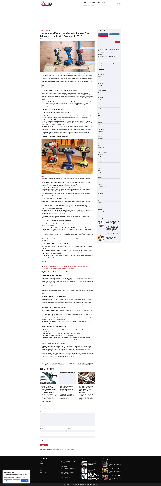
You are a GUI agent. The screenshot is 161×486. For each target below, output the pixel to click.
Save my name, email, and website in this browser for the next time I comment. (59, 440)
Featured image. (45, 358)
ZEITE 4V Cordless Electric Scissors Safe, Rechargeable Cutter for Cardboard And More (67, 388)
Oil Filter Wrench (101, 129)
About (89, 2)
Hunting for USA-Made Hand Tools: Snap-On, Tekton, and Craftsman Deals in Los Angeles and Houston (66, 266)
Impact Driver (100, 110)
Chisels (99, 78)
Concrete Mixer (101, 85)
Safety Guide (100, 172)
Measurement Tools (101, 120)
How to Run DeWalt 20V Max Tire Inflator (114, 469)
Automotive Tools (101, 74)
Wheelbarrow (100, 204)
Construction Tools (101, 88)
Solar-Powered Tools (102, 186)
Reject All (16, 480)
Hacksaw (99, 99)
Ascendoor (83, 484)
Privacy (104, 2)
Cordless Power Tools (45, 30)
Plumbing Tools (101, 147)
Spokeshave (100, 188)
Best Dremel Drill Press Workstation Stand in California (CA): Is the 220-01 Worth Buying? (94, 468)
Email (69, 428)
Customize (8, 480)
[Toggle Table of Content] (53, 86)
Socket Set (100, 184)
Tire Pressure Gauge (101, 198)
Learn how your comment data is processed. (66, 449)
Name (41, 428)
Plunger (99, 149)
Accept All (25, 480)
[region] (16, 476)
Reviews (99, 165)
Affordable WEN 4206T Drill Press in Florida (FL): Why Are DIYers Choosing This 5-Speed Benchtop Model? (94, 462)
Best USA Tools (67, 484)
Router (99, 170)
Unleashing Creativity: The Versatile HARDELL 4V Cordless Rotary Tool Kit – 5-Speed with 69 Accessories (86, 389)
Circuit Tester (100, 81)
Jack (98, 113)
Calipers (99, 76)
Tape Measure (100, 193)
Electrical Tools (101, 94)
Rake (98, 163)
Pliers (99, 145)
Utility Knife (100, 202)
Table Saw (99, 191)
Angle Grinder (100, 71)
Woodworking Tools (101, 211)
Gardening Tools (101, 97)
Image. (43, 176)
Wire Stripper (100, 207)
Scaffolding (100, 175)
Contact (98, 2)
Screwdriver (100, 177)
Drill (98, 92)
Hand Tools (100, 104)
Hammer (99, 101)
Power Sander (100, 154)
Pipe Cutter (100, 140)
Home (85, 2)
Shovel (99, 179)
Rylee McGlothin (44, 38)
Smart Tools (100, 182)
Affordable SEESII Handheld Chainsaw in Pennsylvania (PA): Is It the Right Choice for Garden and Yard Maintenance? (49, 389)
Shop (93, 2)
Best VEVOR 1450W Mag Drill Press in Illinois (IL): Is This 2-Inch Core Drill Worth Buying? (113, 236)
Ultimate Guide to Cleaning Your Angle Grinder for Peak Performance (59, 268)
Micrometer (100, 122)
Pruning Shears (100, 161)
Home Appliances (101, 108)
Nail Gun (99, 126)
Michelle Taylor (109, 226)
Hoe (98, 106)
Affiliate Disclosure (89, 5)
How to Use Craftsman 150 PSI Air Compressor (114, 476)
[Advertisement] (80, 17)
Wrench (99, 214)
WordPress (94, 484)
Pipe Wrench (100, 143)
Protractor (100, 159)
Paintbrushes (100, 133)
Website (42, 434)
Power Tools (100, 156)
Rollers (99, 168)
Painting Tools (100, 138)
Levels (99, 117)
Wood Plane (100, 209)
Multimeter (100, 124)
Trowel (99, 200)
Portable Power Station (102, 152)
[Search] (120, 4)
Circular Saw (100, 83)
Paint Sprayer (100, 131)
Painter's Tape (100, 136)
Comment (42, 411)
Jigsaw (99, 115)
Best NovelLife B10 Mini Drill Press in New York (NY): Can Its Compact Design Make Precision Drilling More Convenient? (113, 229)
